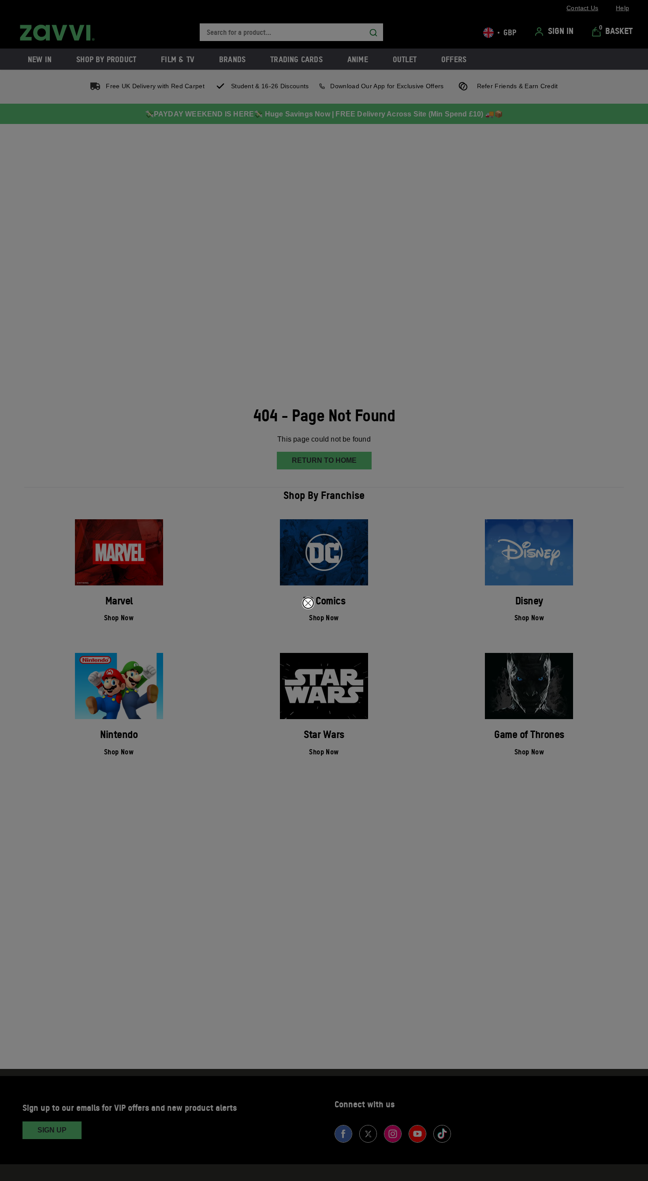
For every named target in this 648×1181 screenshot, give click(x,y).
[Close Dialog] (308, 603)
